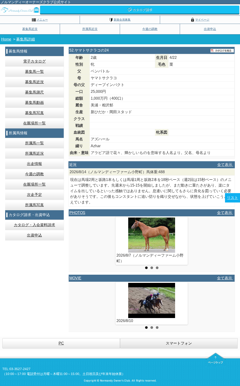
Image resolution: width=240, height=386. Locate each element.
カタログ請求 (142, 10)
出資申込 (210, 29)
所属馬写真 (34, 205)
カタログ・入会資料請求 (34, 225)
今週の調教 (150, 29)
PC (61, 343)
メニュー (42, 19)
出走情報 (34, 164)
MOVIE (75, 278)
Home (6, 39)
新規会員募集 (122, 19)
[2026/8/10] (151, 300)
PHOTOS (77, 213)
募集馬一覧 (34, 72)
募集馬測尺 (34, 92)
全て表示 (225, 165)
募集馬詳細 (25, 39)
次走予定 (34, 195)
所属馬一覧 (34, 143)
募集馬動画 (34, 103)
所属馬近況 (90, 29)
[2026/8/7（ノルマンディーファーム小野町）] (151, 235)
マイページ (202, 19)
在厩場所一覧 (34, 123)
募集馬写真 (34, 113)
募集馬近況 (30, 29)
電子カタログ (34, 61)
